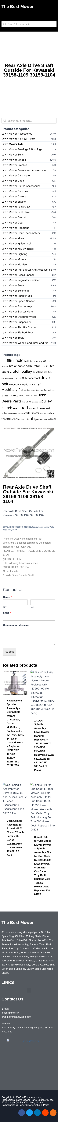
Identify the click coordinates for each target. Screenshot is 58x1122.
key (23, 402)
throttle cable (10, 419)
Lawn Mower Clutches (14, 191)
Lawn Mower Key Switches (17, 248)
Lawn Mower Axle (12, 144)
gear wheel (27, 396)
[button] (29, 14)
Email (7, 612)
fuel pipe (39, 390)
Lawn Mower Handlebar (15, 227)
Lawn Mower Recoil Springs (18, 274)
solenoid (34, 408)
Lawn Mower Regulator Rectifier (20, 280)
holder (35, 396)
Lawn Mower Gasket (13, 217)
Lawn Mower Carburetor (16, 175)
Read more (13, 775)
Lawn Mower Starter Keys (16, 306)
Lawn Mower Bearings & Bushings (21, 149)
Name (7, 597)
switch (50, 413)
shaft (23, 407)
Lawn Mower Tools (12, 337)
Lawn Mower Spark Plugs (16, 295)
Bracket (4, 366)
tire (22, 419)
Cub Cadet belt (40, 372)
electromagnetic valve (22, 384)
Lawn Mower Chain (13, 180)
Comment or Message (16, 625)
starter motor (31, 413)
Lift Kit (28, 402)
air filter (8, 361)
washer (43, 419)
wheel (52, 419)
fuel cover (31, 390)
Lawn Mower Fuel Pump (15, 206)
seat (15, 408)
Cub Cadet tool (31, 378)
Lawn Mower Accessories (16, 133)
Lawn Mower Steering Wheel (18, 316)
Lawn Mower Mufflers (14, 264)
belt (46, 360)
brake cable (17, 366)
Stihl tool (43, 413)
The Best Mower (17, 6)
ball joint (28, 361)
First (5, 607)
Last (32, 607)
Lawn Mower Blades (13, 159)
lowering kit (36, 402)
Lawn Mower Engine (13, 201)
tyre (36, 419)
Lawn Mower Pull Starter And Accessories (26, 269)
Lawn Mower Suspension (16, 322)
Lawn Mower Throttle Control (18, 327)
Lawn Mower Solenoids (15, 290)
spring (20, 413)
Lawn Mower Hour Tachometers (20, 233)
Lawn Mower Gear (12, 222)
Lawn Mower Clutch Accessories (20, 185)
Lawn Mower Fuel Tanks (15, 212)
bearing (37, 361)
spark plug (12, 413)
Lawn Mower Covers (13, 196)
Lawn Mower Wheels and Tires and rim (24, 342)
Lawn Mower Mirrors (13, 259)
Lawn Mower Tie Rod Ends (17, 332)
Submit (9, 651)
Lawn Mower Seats (13, 285)
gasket (13, 395)
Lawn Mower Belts (12, 154)
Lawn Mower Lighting (14, 254)
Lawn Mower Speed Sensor (18, 301)
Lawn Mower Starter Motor (17, 311)
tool (29, 418)
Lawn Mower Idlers (12, 238)
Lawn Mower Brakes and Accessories (23, 170)
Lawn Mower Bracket (14, 165)
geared (20, 396)
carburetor (33, 366)
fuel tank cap (49, 390)
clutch (43, 366)
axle (19, 360)
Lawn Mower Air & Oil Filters (18, 138)
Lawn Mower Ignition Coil (16, 243)
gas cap (4, 396)
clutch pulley (21, 371)
